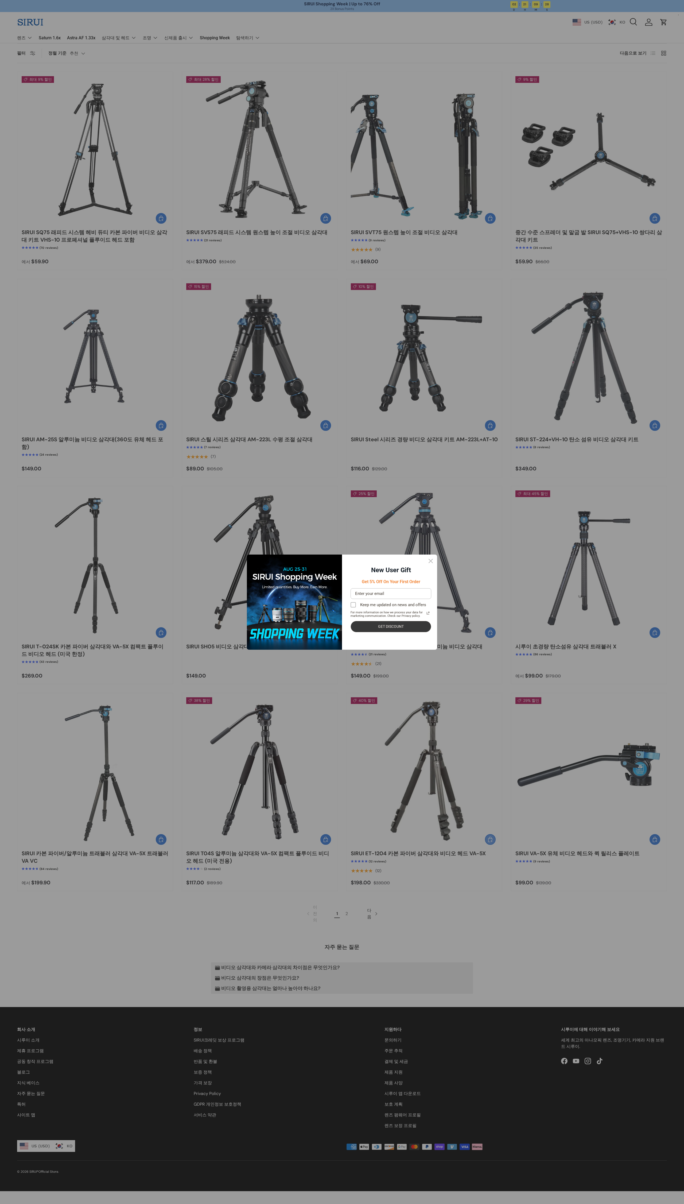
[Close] (430, 561)
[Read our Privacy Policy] (428, 613)
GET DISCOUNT (391, 626)
